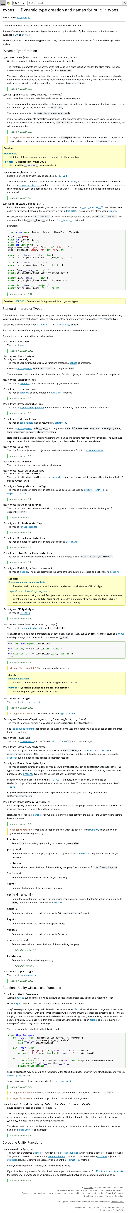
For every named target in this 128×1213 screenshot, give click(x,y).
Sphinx (116, 1210)
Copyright (88, 1187)
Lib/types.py (23, 17)
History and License (97, 1196)
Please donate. (117, 1201)
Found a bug (117, 1207)
